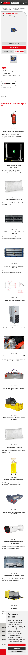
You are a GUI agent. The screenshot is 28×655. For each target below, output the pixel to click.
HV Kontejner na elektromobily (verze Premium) (14, 418)
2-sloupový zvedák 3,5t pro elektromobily (14, 166)
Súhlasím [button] (16, 645)
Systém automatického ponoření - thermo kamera (14, 542)
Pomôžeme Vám (19, 51)
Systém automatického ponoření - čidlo (14, 356)
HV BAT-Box (14, 608)
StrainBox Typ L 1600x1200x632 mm (14, 575)
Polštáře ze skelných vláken (14, 199)
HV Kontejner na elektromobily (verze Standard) (14, 513)
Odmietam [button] (17, 648)
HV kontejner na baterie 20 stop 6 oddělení (14, 266)
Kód (2, 88)
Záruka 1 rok (3, 96)
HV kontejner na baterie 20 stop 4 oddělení (14, 232)
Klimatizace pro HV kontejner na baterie (14, 328)
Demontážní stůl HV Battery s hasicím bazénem (14, 389)
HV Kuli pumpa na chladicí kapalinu (14, 479)
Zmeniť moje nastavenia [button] (16, 651)
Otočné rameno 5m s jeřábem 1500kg (14, 300)
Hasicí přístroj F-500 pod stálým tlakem (14, 131)
